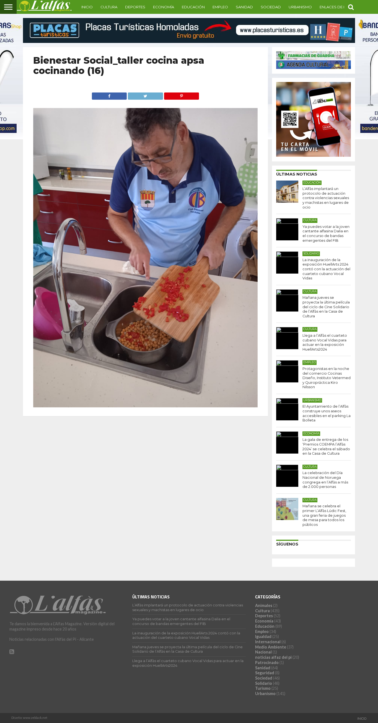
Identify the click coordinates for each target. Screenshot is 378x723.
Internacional (268, 641)
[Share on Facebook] (109, 94)
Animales (263, 605)
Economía (163, 7)
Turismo (263, 688)
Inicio (87, 7)
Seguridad (264, 672)
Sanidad (244, 7)
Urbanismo (300, 7)
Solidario (263, 683)
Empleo (220, 7)
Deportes (135, 7)
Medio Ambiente (270, 647)
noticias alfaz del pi (273, 657)
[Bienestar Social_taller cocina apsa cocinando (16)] (145, 405)
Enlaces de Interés (339, 7)
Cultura (108, 7)
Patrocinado (267, 662)
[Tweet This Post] (145, 94)
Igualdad (263, 636)
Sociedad (271, 7)
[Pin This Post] (181, 94)
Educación (193, 7)
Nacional (263, 652)
